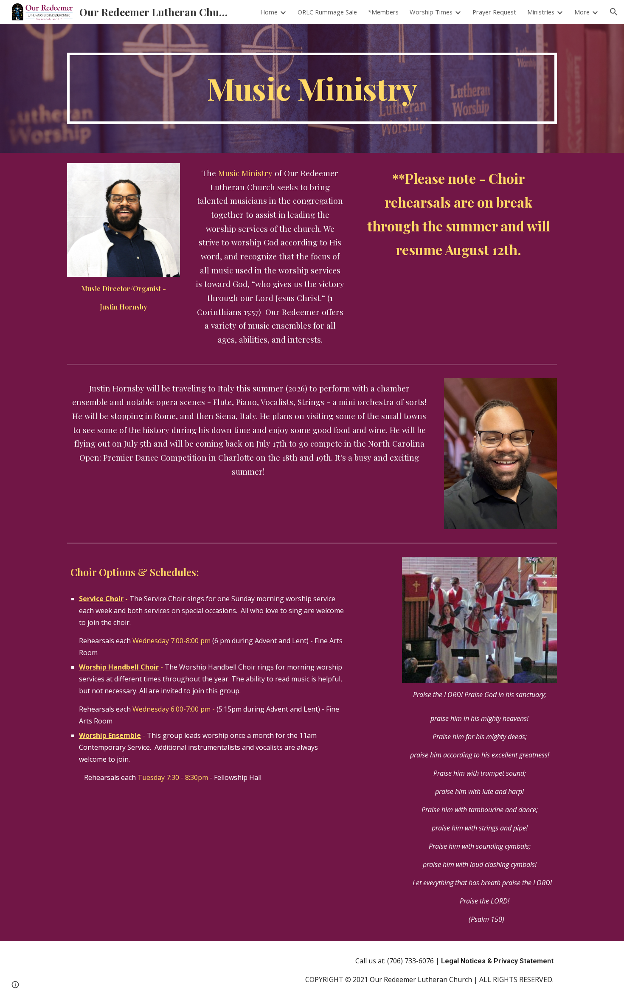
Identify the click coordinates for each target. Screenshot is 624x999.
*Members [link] (383, 12)
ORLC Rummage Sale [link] (327, 12)
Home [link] (269, 12)
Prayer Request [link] (494, 12)
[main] (312, 88)
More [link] (582, 12)
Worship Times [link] (431, 12)
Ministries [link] (540, 12)
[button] (614, 12)
